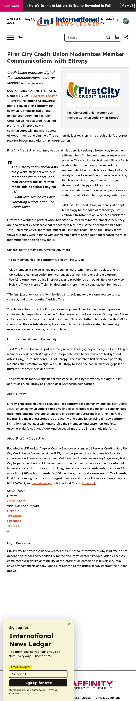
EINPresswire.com (43, 96)
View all (127, 5)
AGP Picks (11, 5)
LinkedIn (13, 511)
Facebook (89, 483)
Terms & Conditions (107, 697)
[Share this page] (126, 37)
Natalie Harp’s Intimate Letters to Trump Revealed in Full (63, 6)
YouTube (13, 526)
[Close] (69, 624)
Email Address (20, 667)
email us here (16, 501)
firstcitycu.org (41, 483)
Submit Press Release (76, 697)
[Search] (108, 37)
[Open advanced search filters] (116, 37)
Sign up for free (38, 683)
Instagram (14, 516)
